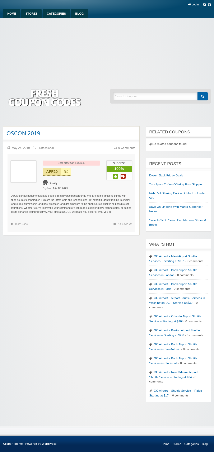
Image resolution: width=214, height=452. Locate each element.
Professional (45, 147)
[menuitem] (11, 13)
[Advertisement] (107, 49)
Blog (79, 13)
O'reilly (52, 183)
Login (195, 4)
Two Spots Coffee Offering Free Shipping (176, 184)
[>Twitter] (209, 5)
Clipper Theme (13, 443)
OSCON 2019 (23, 133)
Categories (56, 13)
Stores (31, 13)
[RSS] (204, 5)
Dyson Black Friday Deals (166, 175)
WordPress (49, 443)
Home (11, 13)
